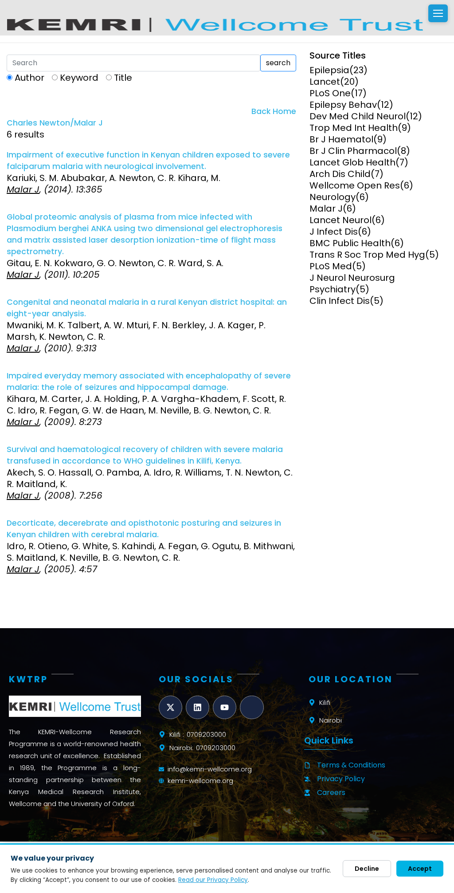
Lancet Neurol (340, 220)
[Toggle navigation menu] (438, 13)
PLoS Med (330, 266)
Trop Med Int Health (353, 128)
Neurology (332, 197)
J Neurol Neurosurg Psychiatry (352, 283)
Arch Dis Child (340, 174)
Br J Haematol (341, 139)
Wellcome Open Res (354, 185)
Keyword (79, 77)
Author (29, 77)
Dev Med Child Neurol (357, 116)
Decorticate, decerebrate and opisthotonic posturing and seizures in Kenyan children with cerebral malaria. (144, 529)
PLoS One (330, 93)
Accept (420, 868)
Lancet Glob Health (352, 162)
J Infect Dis (333, 231)
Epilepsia (329, 70)
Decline (367, 868)
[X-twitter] (170, 707)
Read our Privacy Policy (213, 880)
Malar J (326, 208)
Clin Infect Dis (339, 301)
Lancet (324, 81)
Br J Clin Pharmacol (353, 151)
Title (123, 77)
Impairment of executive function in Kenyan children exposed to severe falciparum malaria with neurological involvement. (148, 160)
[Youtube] (224, 707)
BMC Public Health (350, 243)
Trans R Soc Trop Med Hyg (367, 254)
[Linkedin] (197, 707)
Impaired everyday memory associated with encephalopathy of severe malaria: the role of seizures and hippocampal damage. (149, 381)
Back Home (273, 111)
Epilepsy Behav (343, 104)
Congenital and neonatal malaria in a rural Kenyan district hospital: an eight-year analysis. (147, 308)
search (278, 63)
